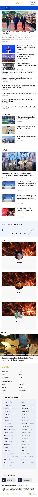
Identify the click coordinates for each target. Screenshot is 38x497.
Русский (4, 390)
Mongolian (27, 408)
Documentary (22, 390)
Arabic (7, 405)
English (4, 384)
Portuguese (28, 423)
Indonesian (11, 456)
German (8, 438)
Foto (20, 377)
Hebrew (8, 447)
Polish (25, 420)
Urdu (24, 460)
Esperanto (9, 429)
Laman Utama (5, 371)
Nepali (25, 414)
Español (21, 384)
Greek (8, 441)
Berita (20, 371)
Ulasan (3, 374)
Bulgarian (9, 414)
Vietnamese (28, 463)
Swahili (26, 444)
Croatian (9, 420)
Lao (24, 402)
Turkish (26, 453)
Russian (26, 432)
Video (20, 374)
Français (4, 387)
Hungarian (9, 453)
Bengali (7, 411)
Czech (7, 423)
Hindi (7, 450)
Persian (26, 417)
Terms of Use (14, 494)
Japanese (9, 463)
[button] (3, 354)
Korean (8, 466)
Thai (24, 450)
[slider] (2, 230)
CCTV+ (4, 393)
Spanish (26, 441)
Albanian (8, 402)
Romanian (27, 429)
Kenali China (5, 377)
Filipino (8, 432)
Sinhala (26, 438)
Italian (8, 460)
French (8, 435)
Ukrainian (27, 456)
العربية (20, 387)
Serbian (26, 435)
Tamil (25, 447)
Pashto (25, 426)
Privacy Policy (5, 494)
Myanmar (28, 411)
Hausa (7, 444)
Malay (27, 405)
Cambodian (8, 417)
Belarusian (10, 408)
